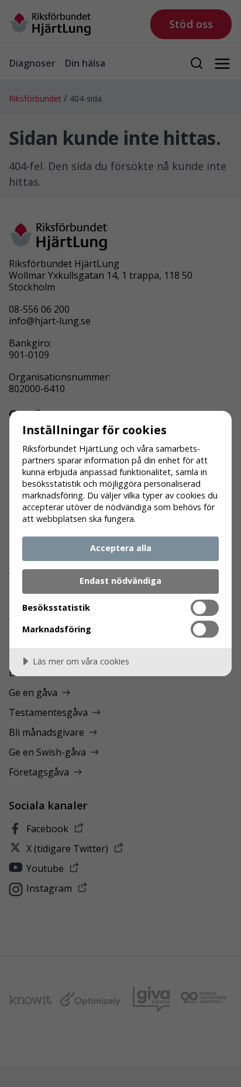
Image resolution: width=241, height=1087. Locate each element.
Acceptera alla (121, 547)
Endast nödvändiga (120, 580)
